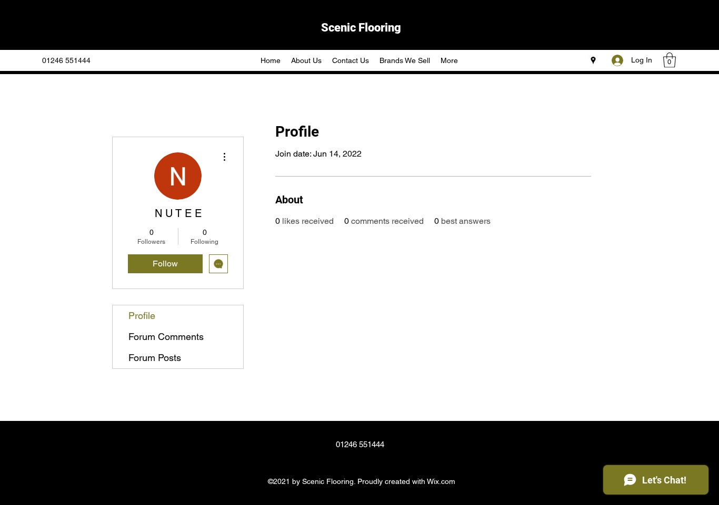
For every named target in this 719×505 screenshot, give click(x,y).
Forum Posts (154, 357)
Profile (141, 315)
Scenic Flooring (361, 27)
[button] (669, 60)
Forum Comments (166, 336)
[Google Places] (593, 60)
